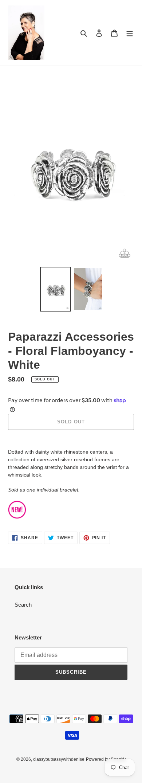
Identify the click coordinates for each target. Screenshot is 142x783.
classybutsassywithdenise (58, 759)
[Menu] (129, 33)
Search (23, 605)
